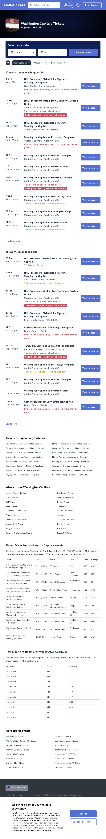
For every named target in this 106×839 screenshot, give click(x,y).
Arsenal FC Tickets (63, 736)
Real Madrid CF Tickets (16, 736)
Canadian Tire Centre (66, 519)
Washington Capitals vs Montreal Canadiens (24, 466)
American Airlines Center (16, 519)
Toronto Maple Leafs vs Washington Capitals (25, 448)
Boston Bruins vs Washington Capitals (22, 461)
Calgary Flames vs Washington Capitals (22, 475)
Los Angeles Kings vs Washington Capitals (70, 475)
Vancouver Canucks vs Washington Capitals (70, 448)
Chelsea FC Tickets (63, 767)
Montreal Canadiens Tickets (18, 750)
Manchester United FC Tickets (68, 763)
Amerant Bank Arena (14, 524)
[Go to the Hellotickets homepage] (15, 5)
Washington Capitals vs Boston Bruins (68, 466)
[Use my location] (8, 62)
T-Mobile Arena (12, 515)
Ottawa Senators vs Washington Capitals (23, 453)
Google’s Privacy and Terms (39, 825)
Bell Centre (10, 502)
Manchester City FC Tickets (67, 754)
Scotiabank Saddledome (16, 511)
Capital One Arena (65, 511)
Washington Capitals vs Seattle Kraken (22, 470)
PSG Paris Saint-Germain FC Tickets (21, 741)
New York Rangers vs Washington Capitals (24, 444)
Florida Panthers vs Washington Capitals (69, 457)
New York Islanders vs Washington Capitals (24, 457)
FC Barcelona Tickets (15, 767)
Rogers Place (63, 524)
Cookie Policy (18, 825)
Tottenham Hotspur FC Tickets (68, 750)
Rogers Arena (63, 502)
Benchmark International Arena (19, 533)
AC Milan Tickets (62, 745)
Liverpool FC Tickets (15, 754)
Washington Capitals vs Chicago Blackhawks (71, 461)
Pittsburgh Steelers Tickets (17, 745)
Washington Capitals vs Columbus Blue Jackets (72, 470)
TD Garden (62, 506)
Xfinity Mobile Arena (65, 497)
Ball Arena (61, 528)
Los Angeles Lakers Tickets (67, 741)
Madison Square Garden (16, 493)
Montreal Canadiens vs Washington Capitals (71, 444)
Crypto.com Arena (65, 493)
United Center (12, 506)
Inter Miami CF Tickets (65, 759)
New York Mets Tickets (16, 763)
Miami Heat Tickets (14, 759)
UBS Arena (61, 515)
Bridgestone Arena (14, 528)
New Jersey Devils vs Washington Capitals (70, 453)
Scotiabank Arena (13, 497)
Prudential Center (64, 533)
